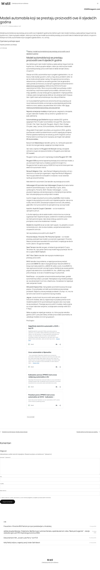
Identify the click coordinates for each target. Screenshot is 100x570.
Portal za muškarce (13, 26)
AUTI (20, 26)
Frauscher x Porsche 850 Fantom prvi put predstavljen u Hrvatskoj (27, 526)
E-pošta (2, 483)
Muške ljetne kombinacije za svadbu (87, 432)
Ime (1, 476)
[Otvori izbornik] (98, 3)
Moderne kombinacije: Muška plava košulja (14, 432)
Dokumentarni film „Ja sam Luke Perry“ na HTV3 (21, 538)
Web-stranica (3, 490)
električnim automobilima (35, 86)
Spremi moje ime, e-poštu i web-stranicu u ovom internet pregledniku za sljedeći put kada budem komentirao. (26, 497)
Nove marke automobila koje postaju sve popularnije (47, 106)
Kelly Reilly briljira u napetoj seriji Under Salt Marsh (22, 543)
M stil (5, 3)
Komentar (5, 457)
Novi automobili (30, 417)
